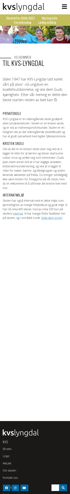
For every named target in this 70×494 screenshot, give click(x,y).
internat (18, 213)
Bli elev (7, 449)
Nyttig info (49, 18)
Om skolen (9, 470)
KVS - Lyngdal (25, 7)
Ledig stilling (47, 22)
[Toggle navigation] (63, 6)
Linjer (6, 456)
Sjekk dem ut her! (51, 218)
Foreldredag (22, 22)
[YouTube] (24, 488)
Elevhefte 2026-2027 (20, 18)
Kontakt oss (10, 478)
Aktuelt (7, 463)
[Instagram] (15, 488)
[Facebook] (6, 488)
